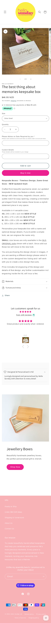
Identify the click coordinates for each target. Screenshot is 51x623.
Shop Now (15, 467)
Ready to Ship (10, 506)
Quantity (5, 124)
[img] (25, 311)
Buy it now (25, 173)
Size (3, 113)
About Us (8, 523)
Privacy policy (41, 614)
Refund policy (29, 614)
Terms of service (20, 618)
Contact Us (9, 529)
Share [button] (7, 295)
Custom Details (15, 151)
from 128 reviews (24, 315)
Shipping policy (33, 618)
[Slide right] (30, 79)
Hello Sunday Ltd (16, 614)
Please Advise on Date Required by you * (24, 137)
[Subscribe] (43, 576)
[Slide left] (20, 79)
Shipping (13, 100)
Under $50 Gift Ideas (13, 512)
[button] (5, 12)
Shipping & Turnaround (14, 518)
